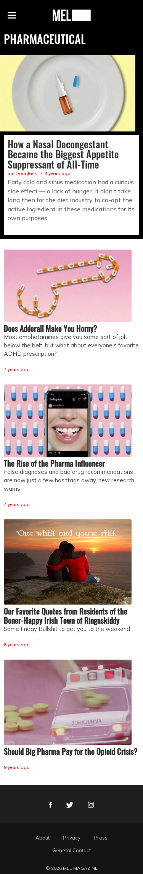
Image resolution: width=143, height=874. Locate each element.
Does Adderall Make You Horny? (50, 328)
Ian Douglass (22, 173)
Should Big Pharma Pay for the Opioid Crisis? (71, 751)
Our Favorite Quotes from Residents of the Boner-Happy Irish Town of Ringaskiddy (65, 615)
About (42, 838)
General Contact (71, 850)
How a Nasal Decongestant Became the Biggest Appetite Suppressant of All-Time (63, 154)
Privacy (71, 838)
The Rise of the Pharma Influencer (54, 463)
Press (101, 838)
